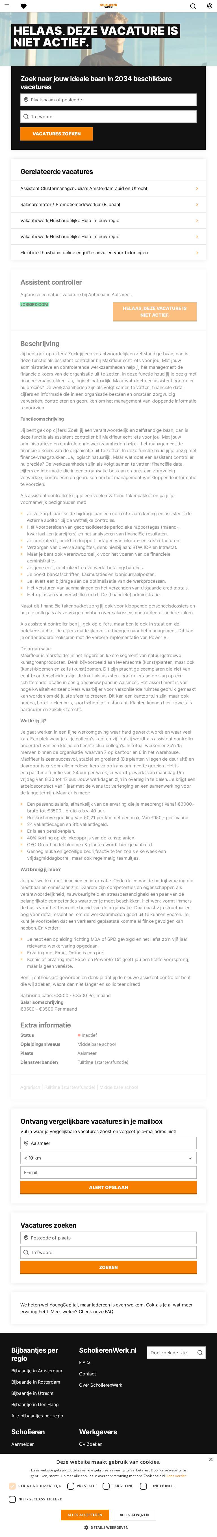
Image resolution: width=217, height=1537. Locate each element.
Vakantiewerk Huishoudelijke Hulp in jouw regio (70, 220)
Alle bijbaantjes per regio (37, 1415)
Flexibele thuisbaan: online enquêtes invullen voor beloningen (84, 252)
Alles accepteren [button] (85, 1515)
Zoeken (108, 1267)
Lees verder (176, 1475)
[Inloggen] (209, 6)
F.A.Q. (85, 1362)
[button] (108, 1527)
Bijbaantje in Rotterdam (35, 1382)
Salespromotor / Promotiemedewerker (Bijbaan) (70, 204)
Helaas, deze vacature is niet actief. (155, 311)
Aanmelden (22, 1444)
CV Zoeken (90, 1444)
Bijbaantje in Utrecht (32, 1393)
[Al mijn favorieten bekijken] (24, 6)
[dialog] (108, 1495)
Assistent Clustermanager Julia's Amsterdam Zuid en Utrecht (83, 188)
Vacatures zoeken (56, 134)
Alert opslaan (108, 1187)
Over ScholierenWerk (100, 1385)
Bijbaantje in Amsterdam (36, 1370)
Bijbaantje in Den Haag (35, 1404)
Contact (87, 1374)
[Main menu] (6, 6)
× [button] (211, 1460)
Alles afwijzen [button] (134, 1515)
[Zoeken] (195, 6)
